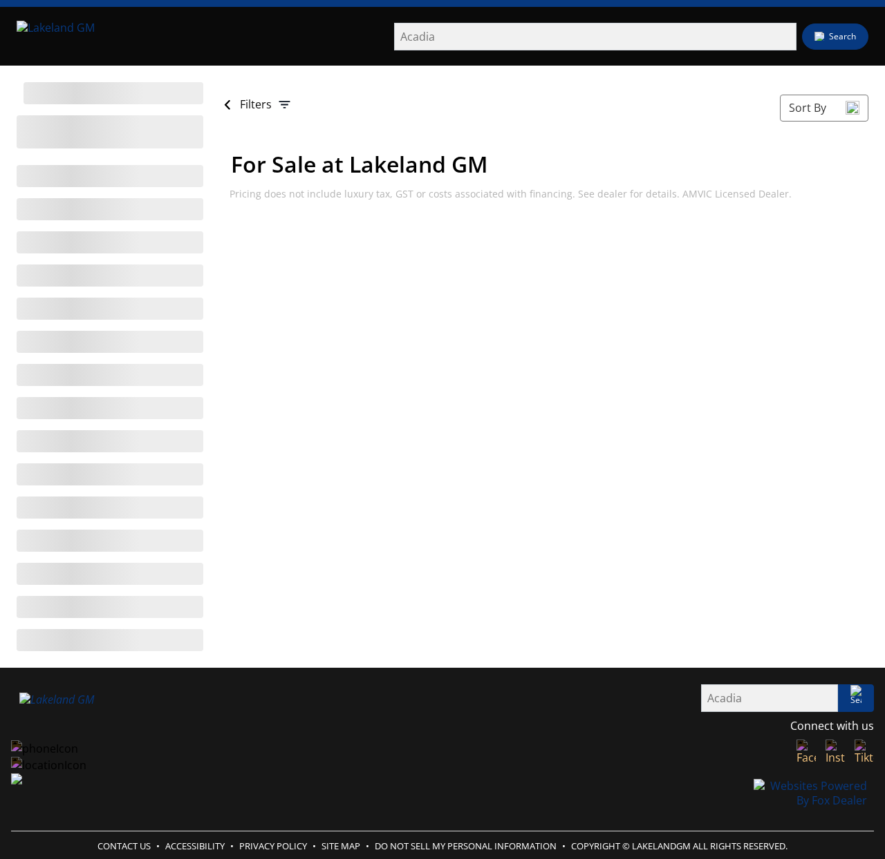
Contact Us (124, 846)
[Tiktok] (864, 752)
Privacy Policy (273, 846)
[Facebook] (806, 752)
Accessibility (195, 846)
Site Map (341, 846)
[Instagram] (835, 752)
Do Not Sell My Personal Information (466, 846)
